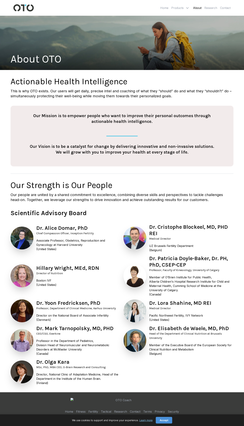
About (197, 8)
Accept (164, 420)
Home (164, 8)
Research (210, 8)
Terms (147, 411)
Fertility (93, 411)
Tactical (106, 411)
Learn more (146, 420)
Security (173, 411)
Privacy (160, 411)
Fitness (81, 411)
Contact (225, 8)
